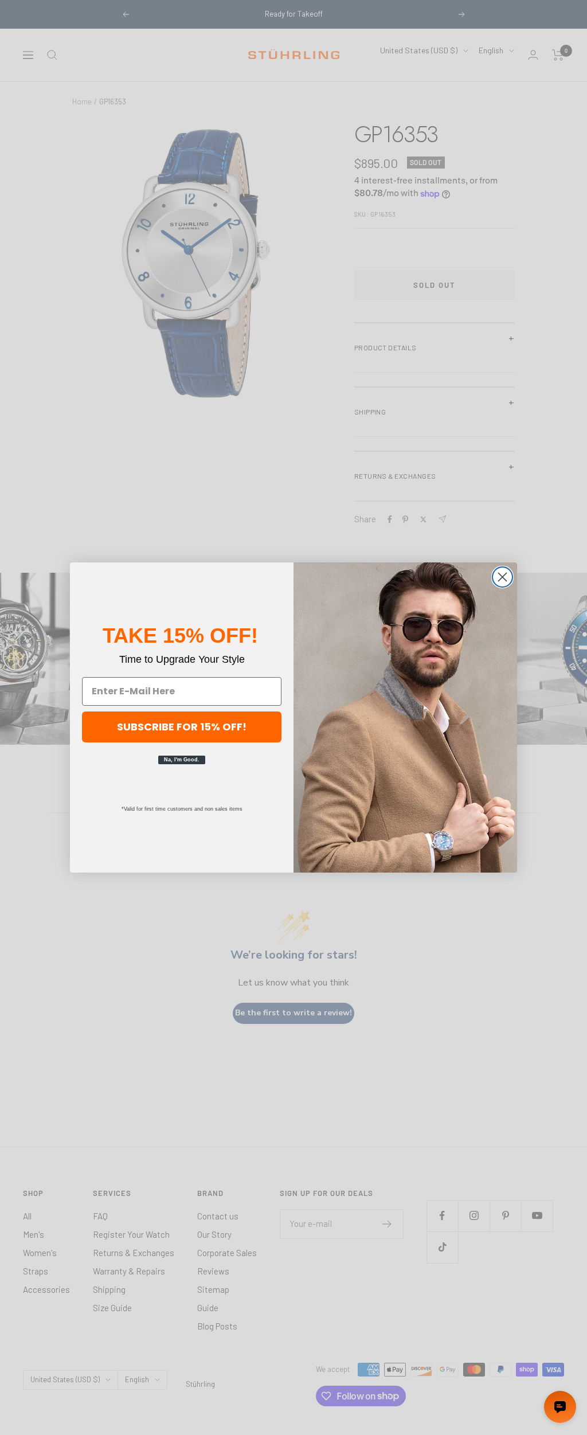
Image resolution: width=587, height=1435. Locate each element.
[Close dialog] (502, 577)
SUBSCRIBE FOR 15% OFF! (181, 727)
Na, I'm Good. (181, 760)
